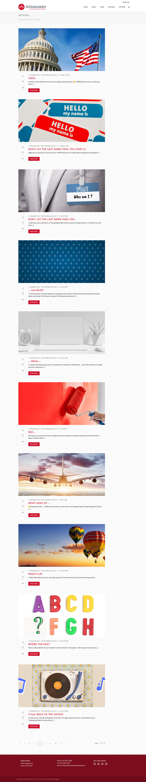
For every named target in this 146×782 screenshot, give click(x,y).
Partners (111, 7)
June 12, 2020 (64, 711)
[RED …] (61, 403)
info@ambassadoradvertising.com (73, 765)
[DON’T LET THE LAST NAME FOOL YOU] (61, 190)
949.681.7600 (67, 761)
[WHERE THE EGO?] (61, 615)
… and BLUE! (36, 290)
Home (86, 7)
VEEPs (32, 78)
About (94, 7)
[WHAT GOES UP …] (61, 474)
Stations (122, 7)
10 (55, 743)
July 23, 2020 (64, 287)
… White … (34, 361)
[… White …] (61, 332)
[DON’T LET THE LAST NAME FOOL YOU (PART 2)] (61, 120)
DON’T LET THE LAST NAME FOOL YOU (51, 219)
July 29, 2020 (64, 216)
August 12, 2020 (65, 75)
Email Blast (47, 75)
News (102, 7)
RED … (32, 432)
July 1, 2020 (64, 500)
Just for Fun (54, 75)
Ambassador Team (35, 75)
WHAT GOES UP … (39, 503)
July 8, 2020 (64, 429)
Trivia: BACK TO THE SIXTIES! (45, 714)
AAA (43, 75)
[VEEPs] (61, 49)
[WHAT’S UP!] (61, 545)
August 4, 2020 (65, 146)
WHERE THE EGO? (39, 644)
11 (61, 743)
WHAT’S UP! (35, 574)
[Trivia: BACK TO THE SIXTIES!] (61, 685)
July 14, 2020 (64, 358)
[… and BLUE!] (61, 261)
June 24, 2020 (64, 571)
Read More (34, 90)
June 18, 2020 (64, 641)
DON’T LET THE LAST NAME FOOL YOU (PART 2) (57, 149)
